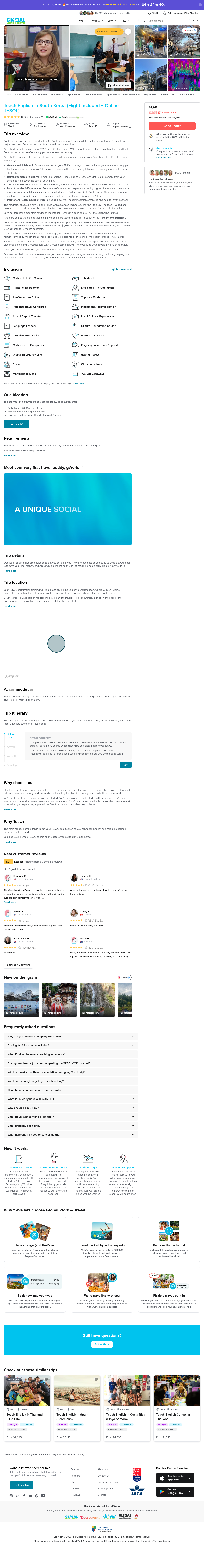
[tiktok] (19, 1496)
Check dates (172, 126)
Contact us (103, 1475)
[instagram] (13, 1496)
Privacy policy (105, 1488)
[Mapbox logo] (12, 676)
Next (125, 764)
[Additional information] (130, 126)
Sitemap (102, 1494)
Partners (75, 1475)
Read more (10, 455)
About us (103, 1469)
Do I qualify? (16, 424)
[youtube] (32, 1496)
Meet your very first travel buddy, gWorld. (42, 467)
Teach (16, 1454)
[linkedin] (44, 1496)
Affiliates (75, 1488)
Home (7, 1454)
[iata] (137, 1490)
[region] (36, 58)
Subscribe (22, 1485)
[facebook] (25, 1496)
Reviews (75, 1494)
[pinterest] (38, 1496)
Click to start (163, 157)
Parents (75, 1469)
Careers (75, 1482)
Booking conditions (108, 1482)
